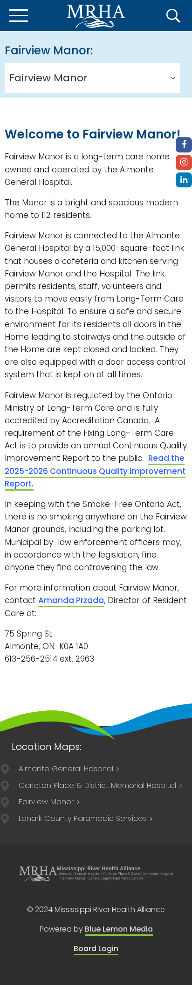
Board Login (96, 948)
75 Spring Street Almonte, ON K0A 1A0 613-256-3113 (46, 801)
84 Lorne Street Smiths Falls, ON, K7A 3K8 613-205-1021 (83, 818)
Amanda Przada (71, 600)
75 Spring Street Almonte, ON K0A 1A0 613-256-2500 (66, 768)
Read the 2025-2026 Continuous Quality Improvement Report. (95, 471)
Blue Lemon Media (119, 929)
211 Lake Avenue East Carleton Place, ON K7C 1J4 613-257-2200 (97, 785)
